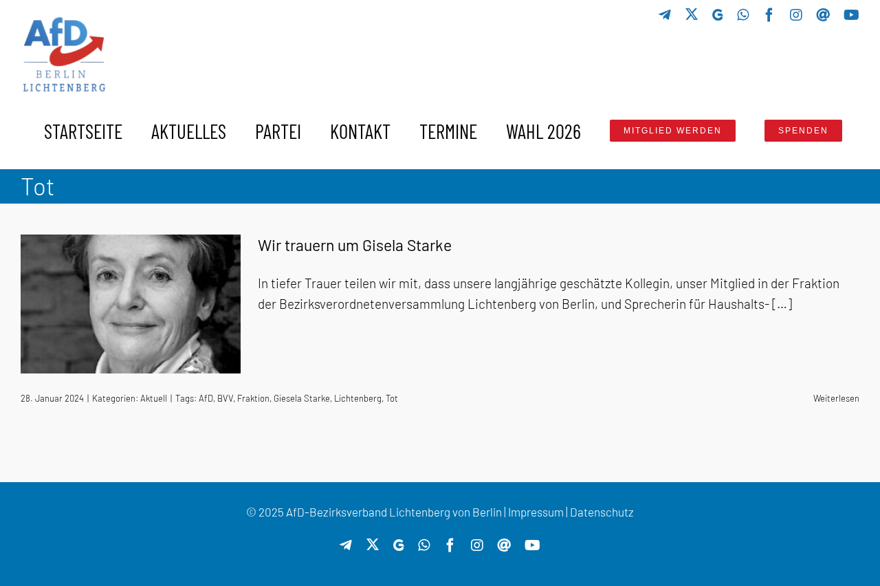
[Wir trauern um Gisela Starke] (131, 304)
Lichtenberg (358, 398)
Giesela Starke (302, 398)
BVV (225, 398)
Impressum (536, 512)
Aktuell (153, 398)
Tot (392, 398)
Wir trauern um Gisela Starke (355, 244)
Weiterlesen (836, 398)
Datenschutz (602, 512)
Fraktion (253, 398)
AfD (206, 398)
